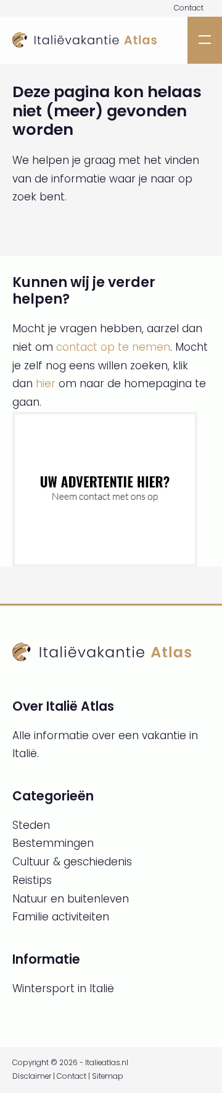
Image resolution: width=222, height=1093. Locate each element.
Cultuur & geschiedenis (72, 861)
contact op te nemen (113, 347)
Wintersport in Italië (63, 988)
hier (46, 383)
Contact (189, 8)
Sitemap (107, 1076)
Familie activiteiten (60, 916)
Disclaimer (31, 1076)
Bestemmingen (53, 843)
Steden (31, 825)
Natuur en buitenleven (70, 898)
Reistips (32, 880)
